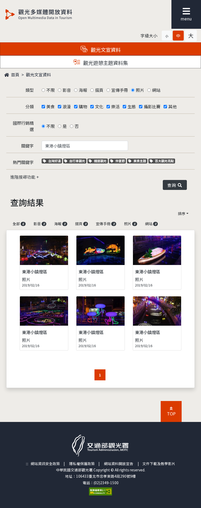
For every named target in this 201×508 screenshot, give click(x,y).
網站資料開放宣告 (118, 463)
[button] (167, 36)
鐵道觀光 (101, 161)
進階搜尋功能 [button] (23, 177)
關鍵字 (27, 146)
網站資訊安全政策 (45, 463)
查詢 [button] (172, 185)
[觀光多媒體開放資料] (47, 14)
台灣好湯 (55, 161)
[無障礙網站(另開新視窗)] (100, 490)
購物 (83, 106)
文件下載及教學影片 (158, 463)
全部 (18, 223)
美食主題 (140, 161)
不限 (50, 90)
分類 (29, 106)
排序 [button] (181, 213)
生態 (131, 106)
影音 (67, 90)
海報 (83, 90)
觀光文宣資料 (38, 74)
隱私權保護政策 (82, 463)
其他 (172, 106)
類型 (29, 90)
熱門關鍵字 (23, 162)
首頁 (14, 74)
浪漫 (67, 106)
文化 (99, 106)
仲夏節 (120, 161)
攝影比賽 (152, 106)
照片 (140, 90)
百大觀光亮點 (164, 161)
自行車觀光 (77, 161)
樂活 (115, 106)
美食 (50, 106)
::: (27, 463)
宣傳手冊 (119, 90)
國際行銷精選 (23, 126)
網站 (156, 90)
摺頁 (99, 90)
